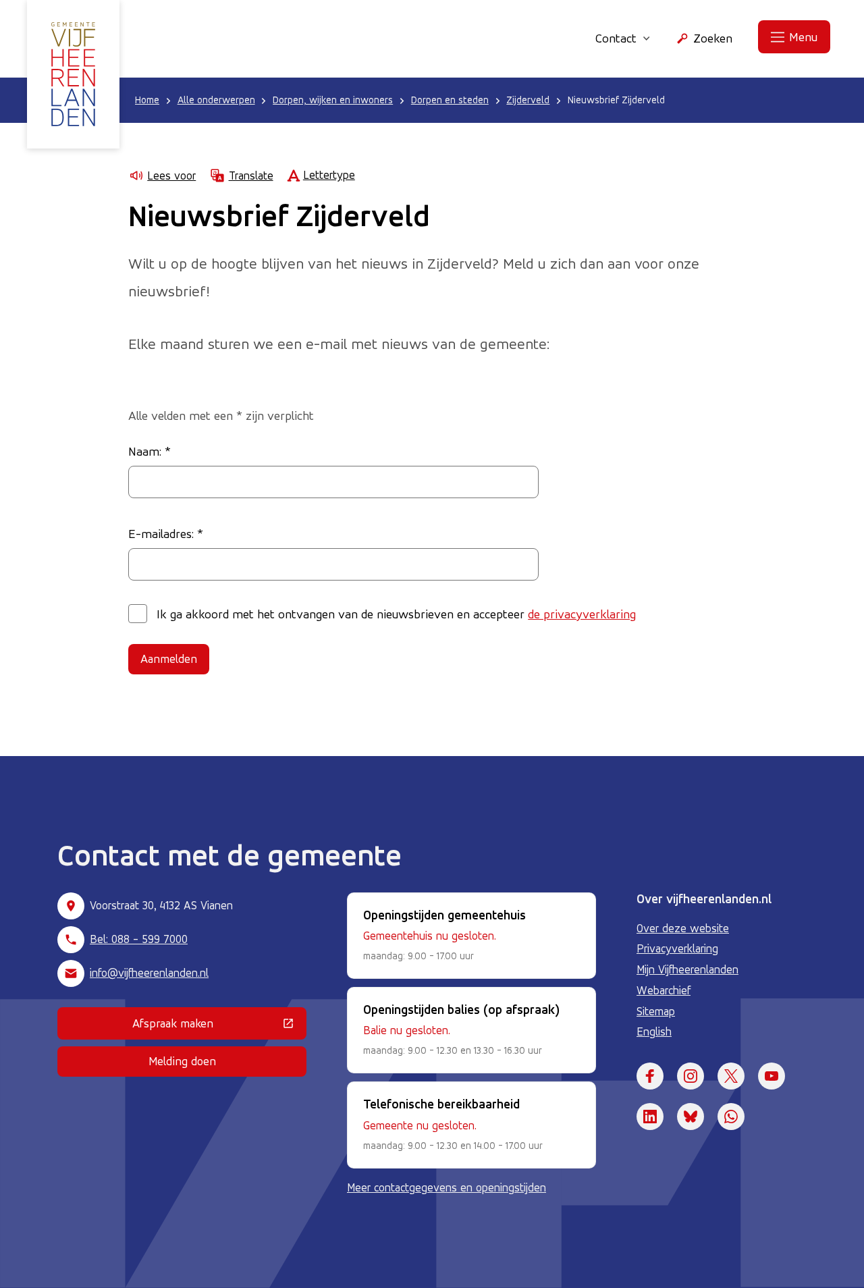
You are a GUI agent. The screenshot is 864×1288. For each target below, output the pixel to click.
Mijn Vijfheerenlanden (687, 969)
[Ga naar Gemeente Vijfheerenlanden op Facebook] (650, 1076)
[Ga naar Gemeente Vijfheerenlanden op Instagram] (690, 1076)
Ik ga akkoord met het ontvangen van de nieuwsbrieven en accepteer (396, 613)
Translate (251, 175)
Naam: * (149, 451)
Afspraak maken (219, 1026)
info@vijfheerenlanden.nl (149, 973)
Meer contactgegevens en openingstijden (446, 1187)
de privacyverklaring (582, 613)
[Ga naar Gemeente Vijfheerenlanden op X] (731, 1076)
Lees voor (171, 175)
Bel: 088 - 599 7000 (139, 939)
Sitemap (656, 1011)
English (654, 1031)
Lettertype (329, 175)
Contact (616, 37)
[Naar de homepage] (73, 74)
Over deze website (683, 928)
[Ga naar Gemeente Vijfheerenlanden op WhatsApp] (731, 1116)
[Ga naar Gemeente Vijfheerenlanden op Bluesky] (690, 1116)
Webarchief (664, 990)
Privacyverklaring (677, 948)
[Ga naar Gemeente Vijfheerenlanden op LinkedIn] (650, 1116)
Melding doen (182, 1061)
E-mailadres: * (165, 533)
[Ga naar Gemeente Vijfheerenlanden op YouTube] (771, 1076)
